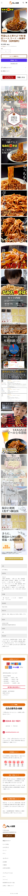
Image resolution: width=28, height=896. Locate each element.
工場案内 (5, 864)
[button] (1, 2)
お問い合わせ (9, 835)
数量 (2, 48)
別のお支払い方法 (14, 63)
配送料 (4, 46)
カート (4, 876)
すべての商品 (6, 844)
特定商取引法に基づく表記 (9, 882)
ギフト (4, 853)
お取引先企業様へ (7, 868)
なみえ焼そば (6, 847)
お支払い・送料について (8, 885)
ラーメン (5, 850)
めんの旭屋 (16, 893)
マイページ (5, 879)
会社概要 (5, 861)
